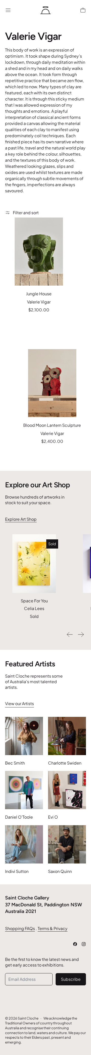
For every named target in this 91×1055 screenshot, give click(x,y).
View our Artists (19, 703)
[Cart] (83, 10)
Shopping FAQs (20, 928)
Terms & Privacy (52, 928)
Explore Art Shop (21, 519)
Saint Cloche (28, 1018)
